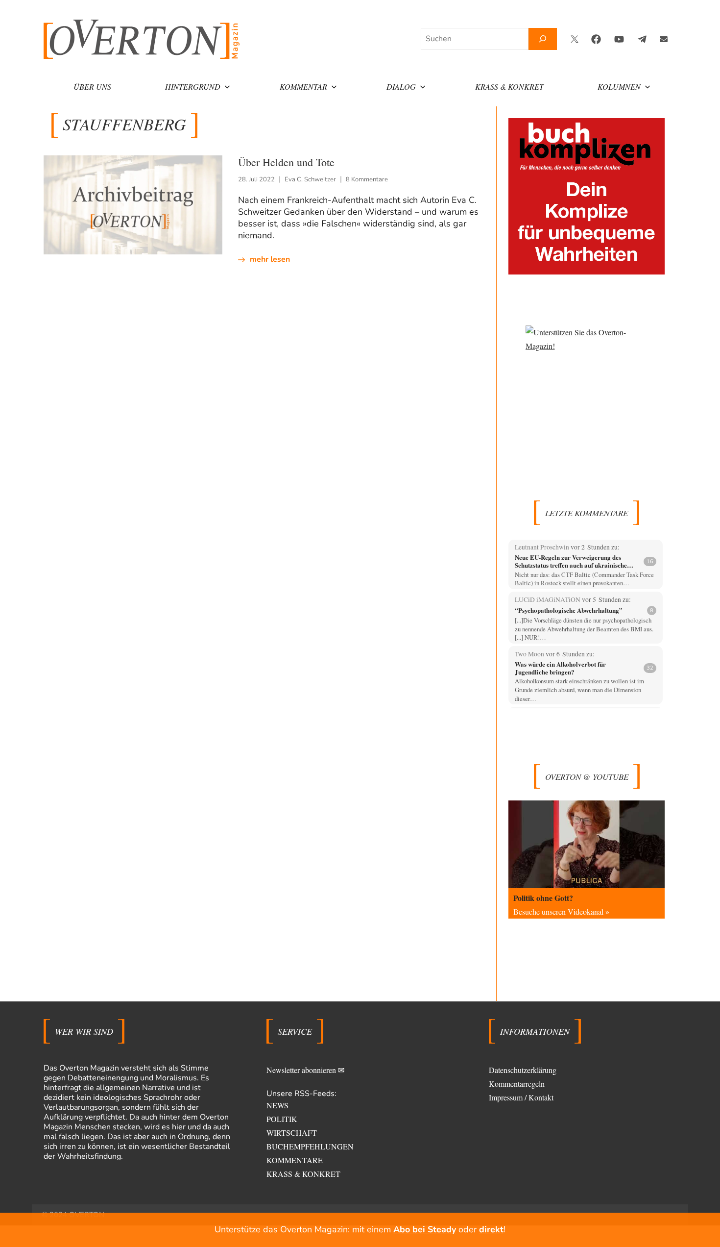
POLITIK (281, 1119)
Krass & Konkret (509, 86)
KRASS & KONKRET (303, 1174)
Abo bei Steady (424, 1229)
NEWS (277, 1105)
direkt (491, 1229)
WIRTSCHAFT (291, 1132)
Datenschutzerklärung (522, 1070)
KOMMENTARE (294, 1160)
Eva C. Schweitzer (310, 179)
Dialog (401, 86)
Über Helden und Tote (286, 162)
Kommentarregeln (517, 1083)
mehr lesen (270, 259)
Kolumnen (619, 86)
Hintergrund (192, 86)
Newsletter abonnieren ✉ (305, 1070)
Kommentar (303, 86)
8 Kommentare (367, 179)
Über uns (92, 86)
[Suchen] (542, 39)
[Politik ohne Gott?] (586, 844)
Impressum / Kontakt (521, 1097)
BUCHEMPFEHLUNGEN (310, 1146)
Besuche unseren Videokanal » (561, 911)
